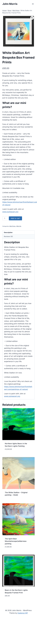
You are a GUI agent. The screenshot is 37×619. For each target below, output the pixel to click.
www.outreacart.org (10, 212)
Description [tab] (8, 232)
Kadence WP (23, 613)
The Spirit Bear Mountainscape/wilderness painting (15, 541)
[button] (32, 18)
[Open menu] (33, 3)
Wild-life (18, 226)
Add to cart (15, 218)
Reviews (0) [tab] (8, 236)
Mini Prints (12, 226)
